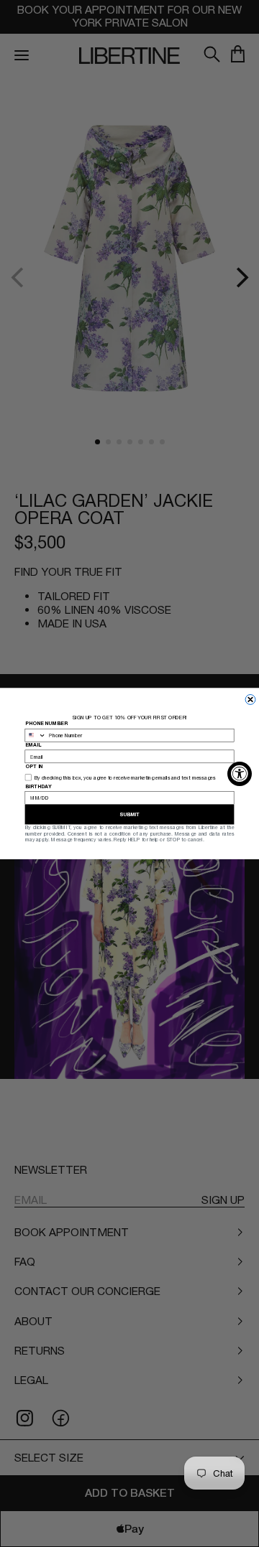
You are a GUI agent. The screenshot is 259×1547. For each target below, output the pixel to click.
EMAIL (33, 744)
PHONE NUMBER (46, 723)
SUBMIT (129, 814)
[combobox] (35, 735)
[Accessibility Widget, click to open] (239, 774)
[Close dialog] (250, 699)
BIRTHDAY (38, 786)
